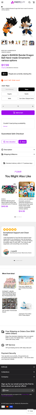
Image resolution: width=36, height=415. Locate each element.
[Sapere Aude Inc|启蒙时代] (18, 2)
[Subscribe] (32, 390)
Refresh (5, 126)
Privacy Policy (25, 394)
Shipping (3, 67)
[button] (26, 142)
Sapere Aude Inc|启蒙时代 (26, 199)
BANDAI (9, 52)
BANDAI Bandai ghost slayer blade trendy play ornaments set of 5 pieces (9, 202)
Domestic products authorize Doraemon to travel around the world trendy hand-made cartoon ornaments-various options (26, 205)
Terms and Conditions (7, 395)
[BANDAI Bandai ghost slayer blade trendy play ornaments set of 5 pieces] (9, 189)
